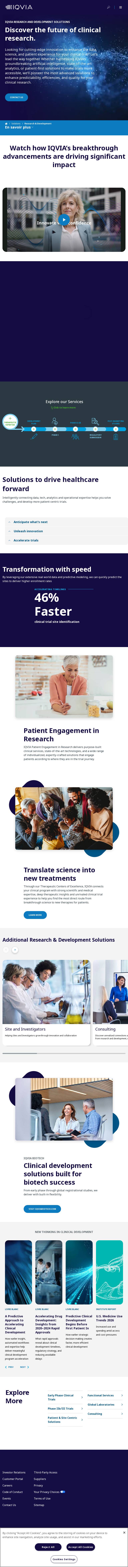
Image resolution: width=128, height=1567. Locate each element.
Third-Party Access (45, 1472)
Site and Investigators (25, 1029)
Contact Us (9, 1505)
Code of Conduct (12, 1492)
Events (6, 1498)
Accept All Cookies (80, 1547)
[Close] (124, 1532)
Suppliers (40, 1479)
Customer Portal (12, 1479)
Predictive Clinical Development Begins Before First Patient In (79, 1322)
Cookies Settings (64, 1559)
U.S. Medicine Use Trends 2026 (109, 1318)
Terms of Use (42, 1498)
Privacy (38, 1485)
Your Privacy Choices (47, 1492)
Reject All (48, 1547)
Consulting (105, 1029)
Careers (7, 1485)
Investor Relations (14, 1472)
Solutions (16, 123)
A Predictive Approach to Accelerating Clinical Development (15, 1324)
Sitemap (39, 1505)
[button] (11, 1367)
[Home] (8, 123)
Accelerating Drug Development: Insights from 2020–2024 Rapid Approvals (48, 1324)
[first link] (18, 1272)
